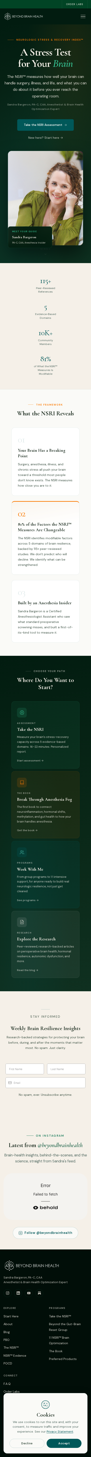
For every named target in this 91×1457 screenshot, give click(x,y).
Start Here (11, 1316)
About (8, 1324)
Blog (7, 1332)
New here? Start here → (45, 138)
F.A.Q (7, 1384)
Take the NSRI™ (60, 1316)
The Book (56, 1351)
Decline (27, 1443)
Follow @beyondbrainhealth (48, 1233)
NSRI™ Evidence (15, 1356)
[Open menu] (83, 16)
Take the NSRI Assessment (43, 125)
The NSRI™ (11, 1348)
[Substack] (39, 1293)
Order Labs (74, 4)
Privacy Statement (60, 1431)
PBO (6, 1340)
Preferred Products (63, 1359)
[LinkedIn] (18, 1293)
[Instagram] (7, 1293)
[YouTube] (29, 1293)
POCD (8, 1363)
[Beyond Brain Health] (23, 16)
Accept (64, 1443)
